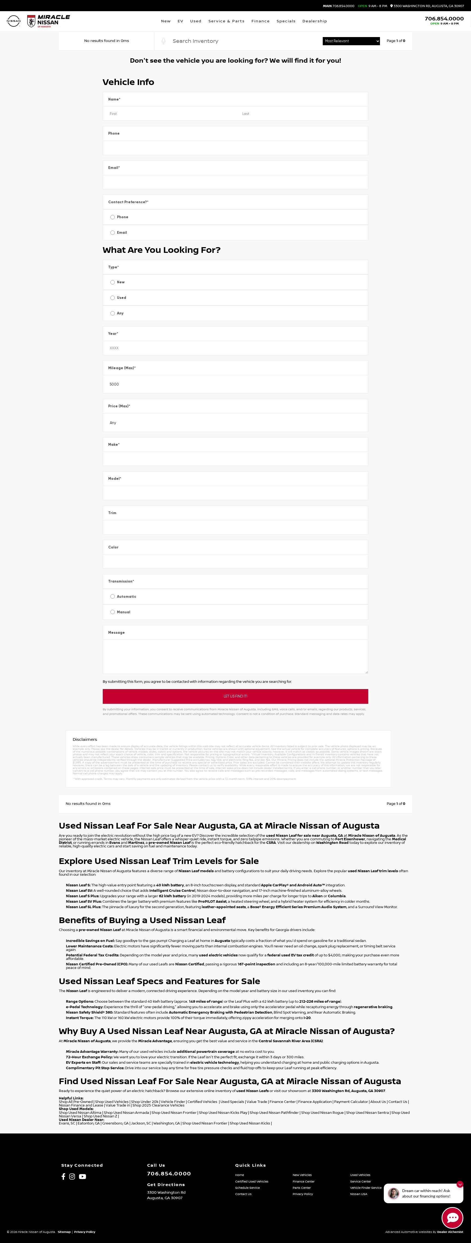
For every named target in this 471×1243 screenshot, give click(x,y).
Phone (114, 133)
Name (114, 99)
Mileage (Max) (122, 368)
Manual (123, 612)
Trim (112, 513)
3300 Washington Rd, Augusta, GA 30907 (428, 6)
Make (114, 444)
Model (114, 478)
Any (120, 313)
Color (113, 547)
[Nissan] (13, 21)
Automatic (126, 596)
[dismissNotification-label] (460, 1184)
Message (116, 632)
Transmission (121, 581)
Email (114, 167)
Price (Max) (119, 406)
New (121, 282)
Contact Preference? (128, 202)
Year (113, 333)
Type (113, 267)
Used (121, 297)
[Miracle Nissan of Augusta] (48, 21)
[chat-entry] (452, 1218)
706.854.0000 (338, 6)
